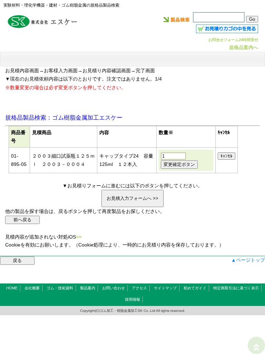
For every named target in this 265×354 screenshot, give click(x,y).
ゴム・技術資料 (60, 288)
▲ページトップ (248, 260)
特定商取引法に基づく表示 (236, 288)
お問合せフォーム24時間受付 (233, 40)
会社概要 (32, 288)
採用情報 (132, 299)
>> (78, 237)
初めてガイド (195, 288)
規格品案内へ (243, 47)
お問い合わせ (113, 288)
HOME (12, 288)
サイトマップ (165, 288)
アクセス (139, 288)
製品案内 (87, 288)
